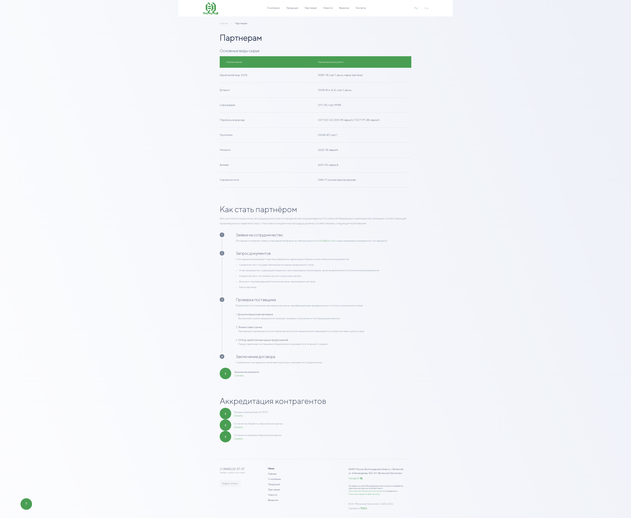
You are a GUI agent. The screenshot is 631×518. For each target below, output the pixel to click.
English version (230, 483)
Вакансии (344, 8)
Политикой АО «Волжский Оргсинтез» (366, 491)
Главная (272, 473)
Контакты (361, 8)
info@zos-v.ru (327, 240)
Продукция (292, 8)
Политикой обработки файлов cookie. (364, 494)
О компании (273, 8)
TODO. (363, 508)
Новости (328, 8)
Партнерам (311, 8)
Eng (426, 8)
